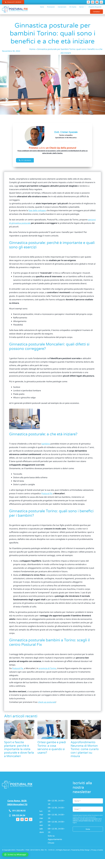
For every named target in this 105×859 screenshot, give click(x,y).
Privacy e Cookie (97, 850)
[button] (15, 854)
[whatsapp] (101, 2)
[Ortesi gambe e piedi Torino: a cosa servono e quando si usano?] (52, 729)
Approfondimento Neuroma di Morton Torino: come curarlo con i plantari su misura (85, 749)
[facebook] (88, 2)
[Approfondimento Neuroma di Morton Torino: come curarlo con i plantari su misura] (86, 729)
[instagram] (92, 2)
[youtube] (97, 2)
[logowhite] (17, 781)
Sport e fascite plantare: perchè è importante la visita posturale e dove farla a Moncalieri (19, 749)
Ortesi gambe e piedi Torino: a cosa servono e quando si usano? (51, 747)
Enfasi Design (85, 850)
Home (32, 49)
